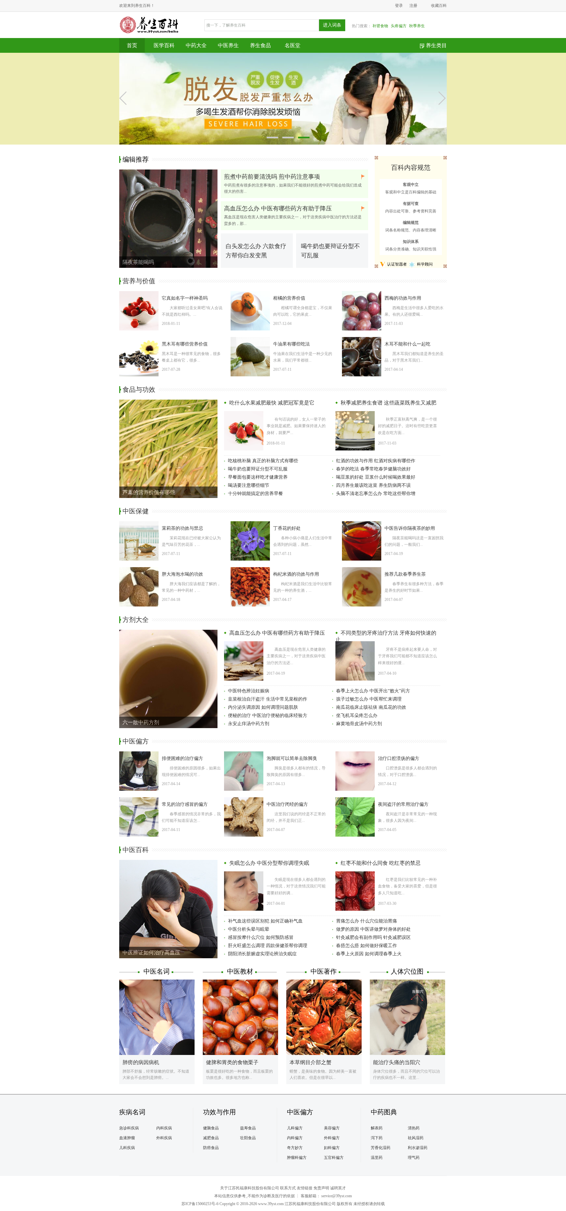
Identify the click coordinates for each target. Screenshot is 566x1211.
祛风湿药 (416, 1138)
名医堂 (292, 45)
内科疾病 (164, 1128)
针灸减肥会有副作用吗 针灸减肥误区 (373, 937)
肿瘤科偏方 (297, 1157)
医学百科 (164, 45)
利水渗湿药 (417, 1147)
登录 (399, 5)
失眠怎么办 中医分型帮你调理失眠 (268, 863)
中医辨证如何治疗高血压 (151, 952)
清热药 (414, 1128)
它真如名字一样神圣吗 (185, 298)
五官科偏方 (334, 1157)
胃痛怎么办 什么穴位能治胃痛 (366, 921)
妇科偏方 (332, 1147)
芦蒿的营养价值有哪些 (149, 492)
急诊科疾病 (129, 1128)
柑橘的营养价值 (289, 298)
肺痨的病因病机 (141, 1062)
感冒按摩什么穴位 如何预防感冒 (260, 937)
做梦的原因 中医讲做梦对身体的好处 (373, 929)
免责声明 (321, 1188)
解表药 (377, 1128)
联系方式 (288, 1188)
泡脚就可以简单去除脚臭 (292, 758)
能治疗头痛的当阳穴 (396, 1062)
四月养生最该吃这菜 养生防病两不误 (373, 485)
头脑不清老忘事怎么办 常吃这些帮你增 (375, 493)
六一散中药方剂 (141, 722)
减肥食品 (211, 1138)
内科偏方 (295, 1138)
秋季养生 (417, 26)
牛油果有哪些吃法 (291, 344)
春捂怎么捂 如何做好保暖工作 (366, 945)
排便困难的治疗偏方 (182, 758)
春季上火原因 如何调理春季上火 (369, 953)
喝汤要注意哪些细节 (248, 485)
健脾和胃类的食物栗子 (232, 1062)
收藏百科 (439, 5)
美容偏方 (332, 1128)
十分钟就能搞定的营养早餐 (255, 493)
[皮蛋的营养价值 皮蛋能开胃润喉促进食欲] (283, 98)
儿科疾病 (127, 1147)
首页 (132, 45)
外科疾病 (164, 1138)
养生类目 (436, 45)
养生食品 (260, 45)
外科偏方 (332, 1138)
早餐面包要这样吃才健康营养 (258, 477)
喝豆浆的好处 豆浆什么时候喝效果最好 (375, 477)
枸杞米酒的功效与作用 (296, 574)
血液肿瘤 (127, 1138)
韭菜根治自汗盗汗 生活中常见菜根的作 (267, 699)
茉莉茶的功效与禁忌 (182, 528)
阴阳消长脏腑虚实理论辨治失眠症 (262, 953)
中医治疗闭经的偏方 (287, 804)
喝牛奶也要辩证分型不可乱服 (258, 469)
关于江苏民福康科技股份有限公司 (249, 1188)
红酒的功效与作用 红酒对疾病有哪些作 (375, 460)
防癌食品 (211, 1147)
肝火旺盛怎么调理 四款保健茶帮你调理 (267, 945)
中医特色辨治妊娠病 (248, 690)
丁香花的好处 (287, 528)
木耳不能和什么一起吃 (407, 344)
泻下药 (377, 1138)
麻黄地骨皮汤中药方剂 (359, 723)
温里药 (377, 1157)
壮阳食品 (248, 1138)
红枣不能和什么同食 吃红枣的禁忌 (380, 863)
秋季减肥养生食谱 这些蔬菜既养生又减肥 (387, 403)
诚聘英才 (338, 1188)
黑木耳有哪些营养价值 (185, 344)
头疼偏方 (398, 26)
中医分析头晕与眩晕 (248, 929)
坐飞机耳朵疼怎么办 (356, 715)
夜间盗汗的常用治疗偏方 (403, 804)
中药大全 (196, 45)
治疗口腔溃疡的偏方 (398, 758)
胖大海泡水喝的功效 (182, 574)
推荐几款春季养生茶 (405, 574)
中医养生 (228, 45)
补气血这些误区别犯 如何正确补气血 (265, 921)
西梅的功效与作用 (403, 298)
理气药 (414, 1157)
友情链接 (304, 1188)
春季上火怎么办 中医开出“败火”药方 (373, 690)
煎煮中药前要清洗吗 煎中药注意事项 (272, 176)
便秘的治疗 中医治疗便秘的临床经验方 (267, 715)
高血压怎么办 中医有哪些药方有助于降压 (278, 208)
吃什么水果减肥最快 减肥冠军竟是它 (271, 403)
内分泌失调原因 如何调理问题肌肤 (263, 707)
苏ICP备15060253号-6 (199, 1203)
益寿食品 (248, 1128)
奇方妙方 (295, 1147)
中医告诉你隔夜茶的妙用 (410, 528)
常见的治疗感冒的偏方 (185, 804)
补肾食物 (380, 26)
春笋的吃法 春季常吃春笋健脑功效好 (373, 469)
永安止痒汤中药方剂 (248, 723)
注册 (413, 5)
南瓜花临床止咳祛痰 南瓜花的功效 (371, 707)
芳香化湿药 (380, 1147)
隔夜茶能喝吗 (138, 262)
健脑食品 (211, 1128)
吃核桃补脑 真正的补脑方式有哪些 (263, 460)
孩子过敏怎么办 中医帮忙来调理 (369, 699)
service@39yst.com (336, 1196)
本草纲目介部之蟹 (310, 1062)
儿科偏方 (295, 1128)
